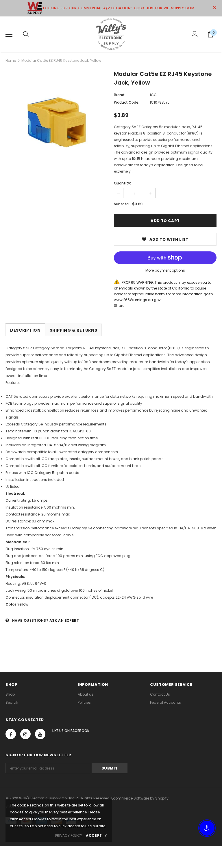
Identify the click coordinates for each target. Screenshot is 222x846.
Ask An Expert (64, 620)
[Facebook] (10, 734)
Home (10, 60)
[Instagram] (25, 734)
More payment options (165, 270)
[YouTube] (40, 734)
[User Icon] (195, 34)
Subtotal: (122, 203)
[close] (214, 8)
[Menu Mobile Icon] (8, 34)
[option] (56, 123)
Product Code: (126, 102)
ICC (153, 94)
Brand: (119, 94)
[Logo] (111, 34)
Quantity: (122, 183)
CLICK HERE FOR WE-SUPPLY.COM (164, 7)
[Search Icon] (26, 34)
